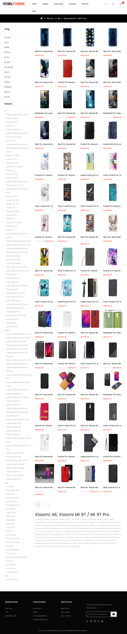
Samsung (58, 3)
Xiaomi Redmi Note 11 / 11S (17, 390)
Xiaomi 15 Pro (11, 215)
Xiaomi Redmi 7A (13, 472)
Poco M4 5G (11, 501)
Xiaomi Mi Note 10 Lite (15, 308)
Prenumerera (114, 614)
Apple (45, 3)
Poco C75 (10, 527)
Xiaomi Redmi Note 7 (15, 475)
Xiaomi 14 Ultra (12, 118)
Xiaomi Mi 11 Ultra (13, 263)
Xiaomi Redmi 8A (13, 457)
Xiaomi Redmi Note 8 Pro (16, 460)
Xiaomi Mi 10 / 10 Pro (14, 297)
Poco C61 (10, 516)
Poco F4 (9, 561)
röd (8, 52)
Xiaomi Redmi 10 (13, 405)
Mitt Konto (65, 608)
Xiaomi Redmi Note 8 (15, 468)
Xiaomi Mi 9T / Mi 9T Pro (75, 18)
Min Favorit (66, 616)
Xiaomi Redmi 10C (14, 393)
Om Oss (8, 608)
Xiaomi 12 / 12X (12, 155)
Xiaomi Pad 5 (12, 579)
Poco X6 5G (11, 509)
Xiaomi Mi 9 (11, 323)
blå (8, 47)
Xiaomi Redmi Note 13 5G (16, 248)
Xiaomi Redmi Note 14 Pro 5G (18, 334)
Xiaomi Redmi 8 (13, 401)
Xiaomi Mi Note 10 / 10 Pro (17, 304)
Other (7, 576)
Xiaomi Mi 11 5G (12, 278)
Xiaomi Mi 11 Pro (12, 282)
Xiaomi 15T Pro (12, 204)
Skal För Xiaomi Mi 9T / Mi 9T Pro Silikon (99, 425)
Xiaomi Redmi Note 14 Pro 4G (18, 338)
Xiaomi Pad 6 (12, 196)
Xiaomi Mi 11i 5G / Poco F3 (17, 267)
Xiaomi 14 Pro (11, 122)
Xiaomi (85, 3)
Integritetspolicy (40, 619)
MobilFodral (56, 630)
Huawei (72, 3)
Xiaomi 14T (11, 141)
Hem (34, 3)
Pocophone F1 (12, 572)
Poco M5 (10, 486)
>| (48, 504)
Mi (59, 18)
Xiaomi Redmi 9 (13, 434)
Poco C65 (10, 520)
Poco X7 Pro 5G (12, 498)
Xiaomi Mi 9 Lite (12, 312)
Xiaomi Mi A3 (11, 327)
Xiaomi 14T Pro (12, 200)
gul (8, 57)
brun (8, 82)
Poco (7, 483)
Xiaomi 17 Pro (11, 226)
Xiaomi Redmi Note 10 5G (17, 133)
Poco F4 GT (11, 565)
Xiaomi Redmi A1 (13, 129)
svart (9, 37)
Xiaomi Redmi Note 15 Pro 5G (18, 360)
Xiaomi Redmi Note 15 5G (17, 364)
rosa (9, 77)
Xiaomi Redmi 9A (13, 427)
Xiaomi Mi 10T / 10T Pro (15, 293)
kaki (8, 97)
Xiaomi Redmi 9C (13, 423)
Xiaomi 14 (10, 126)
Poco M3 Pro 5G (12, 505)
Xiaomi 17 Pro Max (13, 222)
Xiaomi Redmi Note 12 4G (16, 144)
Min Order (65, 612)
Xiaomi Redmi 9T (13, 431)
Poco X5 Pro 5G (12, 490)
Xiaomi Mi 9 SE (12, 319)
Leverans (37, 608)
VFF (6, 612)
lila (8, 72)
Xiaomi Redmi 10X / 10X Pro (17, 397)
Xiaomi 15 (10, 219)
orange (10, 67)
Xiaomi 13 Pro (11, 178)
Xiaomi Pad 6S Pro (14, 137)
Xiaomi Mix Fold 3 (13, 256)
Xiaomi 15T (11, 208)
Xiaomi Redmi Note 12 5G (16, 115)
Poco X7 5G (11, 513)
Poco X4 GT (11, 553)
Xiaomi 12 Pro (11, 159)
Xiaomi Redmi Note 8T (15, 464)
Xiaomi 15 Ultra (12, 211)
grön (9, 62)
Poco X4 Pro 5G (12, 550)
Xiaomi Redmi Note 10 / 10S (17, 420)
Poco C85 (10, 524)
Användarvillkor (40, 616)
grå (8, 92)
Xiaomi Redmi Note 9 (15, 453)
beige (9, 87)
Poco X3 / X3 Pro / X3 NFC (16, 557)
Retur (35, 612)
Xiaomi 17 (10, 230)
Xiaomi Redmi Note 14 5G (17, 345)
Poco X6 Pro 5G (12, 539)
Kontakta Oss (11, 616)
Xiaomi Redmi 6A (13, 479)
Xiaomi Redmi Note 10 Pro (17, 408)
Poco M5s (10, 494)
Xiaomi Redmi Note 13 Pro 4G (18, 245)
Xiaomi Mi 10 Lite (13, 301)
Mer (34, 11)
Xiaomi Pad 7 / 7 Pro (14, 185)
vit (8, 42)
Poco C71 (10, 531)
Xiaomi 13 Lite (12, 174)
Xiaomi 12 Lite (12, 163)
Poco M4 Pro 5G (12, 542)
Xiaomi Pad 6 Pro (13, 260)
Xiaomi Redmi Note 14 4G (17, 349)
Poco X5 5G (11, 535)
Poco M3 (9, 546)
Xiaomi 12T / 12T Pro (14, 167)
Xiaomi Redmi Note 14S (16, 341)
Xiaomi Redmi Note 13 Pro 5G (18, 241)
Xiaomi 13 (10, 170)
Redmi (7, 330)
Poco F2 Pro (11, 568)
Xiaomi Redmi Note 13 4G (16, 252)
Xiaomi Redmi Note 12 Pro (17, 182)
